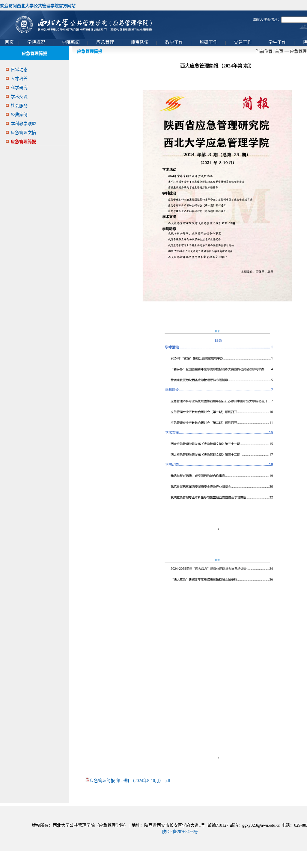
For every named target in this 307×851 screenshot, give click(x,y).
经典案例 (19, 114)
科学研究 (19, 87)
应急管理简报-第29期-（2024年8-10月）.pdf (130, 780)
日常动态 (19, 69)
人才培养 (19, 78)
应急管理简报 (23, 141)
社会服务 (19, 105)
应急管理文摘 (23, 132)
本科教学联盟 (23, 123)
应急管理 (298, 51)
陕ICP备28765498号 (180, 831)
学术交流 (19, 96)
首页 (279, 51)
